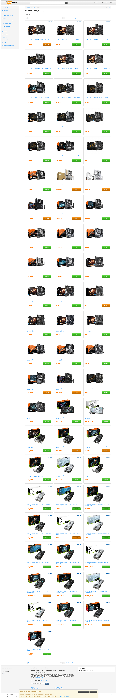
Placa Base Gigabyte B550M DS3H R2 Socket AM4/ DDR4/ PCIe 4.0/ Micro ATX (67, 69)
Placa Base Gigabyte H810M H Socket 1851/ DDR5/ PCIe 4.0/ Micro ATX (38, 359)
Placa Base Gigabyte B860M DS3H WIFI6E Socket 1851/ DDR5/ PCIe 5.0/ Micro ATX (38, 272)
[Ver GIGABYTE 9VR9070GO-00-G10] (39, 639)
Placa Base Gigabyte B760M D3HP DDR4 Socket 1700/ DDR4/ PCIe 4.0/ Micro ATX (38, 127)
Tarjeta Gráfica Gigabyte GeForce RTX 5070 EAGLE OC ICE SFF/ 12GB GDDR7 (97, 534)
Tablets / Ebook (5, 34)
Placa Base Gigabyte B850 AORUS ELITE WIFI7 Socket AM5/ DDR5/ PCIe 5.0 (39, 214)
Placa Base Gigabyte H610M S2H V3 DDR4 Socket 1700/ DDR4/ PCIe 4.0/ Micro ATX (96, 330)
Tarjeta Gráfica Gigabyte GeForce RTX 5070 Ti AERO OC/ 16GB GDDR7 (96, 563)
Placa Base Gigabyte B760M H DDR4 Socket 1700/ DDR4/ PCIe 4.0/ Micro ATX (96, 156)
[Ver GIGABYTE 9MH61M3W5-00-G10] (39, 290)
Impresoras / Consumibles (8, 21)
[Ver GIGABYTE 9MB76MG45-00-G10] (68, 145)
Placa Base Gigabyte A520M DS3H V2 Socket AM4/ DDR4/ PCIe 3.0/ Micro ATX (38, 40)
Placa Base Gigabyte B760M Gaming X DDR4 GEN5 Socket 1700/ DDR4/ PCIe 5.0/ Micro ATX (68, 156)
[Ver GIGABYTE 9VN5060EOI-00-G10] (68, 465)
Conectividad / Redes (6, 23)
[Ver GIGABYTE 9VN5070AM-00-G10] (68, 407)
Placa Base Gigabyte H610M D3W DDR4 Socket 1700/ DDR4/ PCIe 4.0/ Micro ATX (96, 272)
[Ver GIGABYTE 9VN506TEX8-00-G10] (68, 494)
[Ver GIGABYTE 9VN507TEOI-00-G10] (97, 581)
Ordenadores (5, 7)
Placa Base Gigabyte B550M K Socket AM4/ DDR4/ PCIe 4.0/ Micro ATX (97, 69)
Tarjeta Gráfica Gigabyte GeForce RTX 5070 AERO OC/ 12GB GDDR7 (68, 534)
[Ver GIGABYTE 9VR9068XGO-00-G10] (97, 610)
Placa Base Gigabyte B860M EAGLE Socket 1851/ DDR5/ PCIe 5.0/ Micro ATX (67, 272)
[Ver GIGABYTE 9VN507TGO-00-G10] (39, 581)
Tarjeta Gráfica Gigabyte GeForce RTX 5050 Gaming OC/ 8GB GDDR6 (96, 447)
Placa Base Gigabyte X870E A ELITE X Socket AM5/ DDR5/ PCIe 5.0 (67, 388)
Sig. (75, 18)
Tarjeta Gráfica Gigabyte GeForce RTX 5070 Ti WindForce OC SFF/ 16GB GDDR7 (67, 592)
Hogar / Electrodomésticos (8, 39)
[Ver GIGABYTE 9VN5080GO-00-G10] (68, 610)
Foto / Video (5, 37)
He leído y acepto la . (40, 680)
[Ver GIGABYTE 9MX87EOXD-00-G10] (68, 174)
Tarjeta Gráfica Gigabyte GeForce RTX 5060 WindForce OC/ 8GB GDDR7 (39, 534)
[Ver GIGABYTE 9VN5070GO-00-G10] (68, 552)
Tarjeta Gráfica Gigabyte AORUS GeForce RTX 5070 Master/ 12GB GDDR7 (68, 417)
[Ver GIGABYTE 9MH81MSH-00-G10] (97, 348)
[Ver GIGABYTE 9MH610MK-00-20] (39, 319)
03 (68, 18)
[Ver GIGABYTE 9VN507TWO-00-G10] (68, 581)
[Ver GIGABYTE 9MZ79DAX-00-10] (97, 378)
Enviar (47, 683)
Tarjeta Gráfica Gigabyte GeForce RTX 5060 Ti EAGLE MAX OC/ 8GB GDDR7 (67, 505)
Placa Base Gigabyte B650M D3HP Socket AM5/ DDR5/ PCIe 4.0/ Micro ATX (68, 98)
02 (66, 18)
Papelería (4, 42)
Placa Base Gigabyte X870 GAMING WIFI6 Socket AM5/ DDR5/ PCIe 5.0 (38, 388)
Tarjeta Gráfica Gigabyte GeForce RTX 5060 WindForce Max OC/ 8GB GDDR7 (97, 505)
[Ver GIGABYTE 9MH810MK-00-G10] (68, 348)
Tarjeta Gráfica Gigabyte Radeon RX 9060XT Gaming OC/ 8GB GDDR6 (97, 621)
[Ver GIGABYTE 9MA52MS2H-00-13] (97, 29)
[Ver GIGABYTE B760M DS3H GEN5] (39, 145)
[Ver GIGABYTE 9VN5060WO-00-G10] (39, 523)
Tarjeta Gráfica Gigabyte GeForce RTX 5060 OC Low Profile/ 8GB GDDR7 (97, 476)
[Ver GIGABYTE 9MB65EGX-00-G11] (39, 87)
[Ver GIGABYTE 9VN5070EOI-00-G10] (97, 523)
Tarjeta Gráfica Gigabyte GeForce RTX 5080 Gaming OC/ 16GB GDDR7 (67, 621)
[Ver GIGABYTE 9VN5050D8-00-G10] (68, 436)
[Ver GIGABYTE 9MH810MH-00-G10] (39, 348)
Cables (3, 29)
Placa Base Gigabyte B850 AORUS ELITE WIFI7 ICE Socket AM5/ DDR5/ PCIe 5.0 (67, 185)
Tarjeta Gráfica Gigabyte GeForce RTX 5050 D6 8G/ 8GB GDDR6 (67, 447)
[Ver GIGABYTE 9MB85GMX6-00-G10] (97, 203)
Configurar (81, 691)
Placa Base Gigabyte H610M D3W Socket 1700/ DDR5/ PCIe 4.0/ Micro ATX (39, 301)
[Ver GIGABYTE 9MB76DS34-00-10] (97, 87)
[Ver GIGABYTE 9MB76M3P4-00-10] (39, 116)
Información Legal (58, 687)
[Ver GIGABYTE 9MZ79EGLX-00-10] (39, 407)
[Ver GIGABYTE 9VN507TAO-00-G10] (97, 552)
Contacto (105, 2)
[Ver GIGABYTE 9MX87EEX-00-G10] (68, 378)
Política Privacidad (35, 688)
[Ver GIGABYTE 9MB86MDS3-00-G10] (97, 232)
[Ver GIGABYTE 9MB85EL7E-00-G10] (97, 174)
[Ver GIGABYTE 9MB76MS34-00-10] (97, 116)
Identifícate (97, 2)
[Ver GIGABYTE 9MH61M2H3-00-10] (97, 319)
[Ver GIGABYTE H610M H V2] (68, 290)
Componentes (5, 10)
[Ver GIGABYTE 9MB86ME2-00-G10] (68, 261)
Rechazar (86, 691)
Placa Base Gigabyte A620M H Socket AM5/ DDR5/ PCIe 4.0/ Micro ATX (39, 69)
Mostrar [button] (108, 18)
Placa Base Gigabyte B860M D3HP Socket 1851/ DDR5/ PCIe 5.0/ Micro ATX (68, 243)
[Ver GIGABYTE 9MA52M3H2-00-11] (39, 29)
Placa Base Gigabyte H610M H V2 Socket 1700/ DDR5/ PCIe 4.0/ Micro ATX (68, 301)
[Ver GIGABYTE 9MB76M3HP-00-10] (68, 116)
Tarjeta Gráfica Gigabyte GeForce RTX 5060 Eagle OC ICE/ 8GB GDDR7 (68, 476)
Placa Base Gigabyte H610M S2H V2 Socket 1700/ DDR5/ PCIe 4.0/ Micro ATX (67, 330)
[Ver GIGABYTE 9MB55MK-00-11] (97, 58)
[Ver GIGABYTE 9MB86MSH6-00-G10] (39, 261)
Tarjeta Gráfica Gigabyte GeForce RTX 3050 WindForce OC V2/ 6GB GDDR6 (39, 447)
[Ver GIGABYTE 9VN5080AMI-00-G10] (97, 407)
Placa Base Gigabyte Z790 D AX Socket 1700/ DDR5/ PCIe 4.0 (97, 388)
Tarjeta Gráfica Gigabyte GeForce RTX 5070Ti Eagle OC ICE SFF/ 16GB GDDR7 (97, 592)
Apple (3, 48)
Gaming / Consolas (6, 26)
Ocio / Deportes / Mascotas (8, 45)
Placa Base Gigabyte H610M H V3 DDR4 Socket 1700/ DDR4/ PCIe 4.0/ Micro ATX (97, 301)
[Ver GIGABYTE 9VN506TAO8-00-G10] (39, 494)
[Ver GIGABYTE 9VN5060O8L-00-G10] (97, 465)
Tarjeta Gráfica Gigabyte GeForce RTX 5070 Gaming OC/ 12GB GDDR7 (67, 563)
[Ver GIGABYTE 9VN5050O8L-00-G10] (39, 465)
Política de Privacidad (39, 677)
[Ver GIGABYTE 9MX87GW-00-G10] (39, 378)
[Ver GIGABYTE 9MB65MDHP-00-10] (68, 87)
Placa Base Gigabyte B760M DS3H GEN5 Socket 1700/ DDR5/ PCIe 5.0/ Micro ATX (38, 156)
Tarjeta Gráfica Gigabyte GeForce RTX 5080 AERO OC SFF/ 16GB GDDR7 (38, 621)
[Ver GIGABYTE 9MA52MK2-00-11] (68, 29)
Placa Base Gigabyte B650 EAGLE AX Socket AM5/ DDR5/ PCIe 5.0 (38, 98)
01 (63, 18)
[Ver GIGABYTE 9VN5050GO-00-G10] (97, 436)
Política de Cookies (64, 696)
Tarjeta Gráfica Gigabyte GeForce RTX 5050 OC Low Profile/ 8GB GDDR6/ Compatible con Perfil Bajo (39, 476)
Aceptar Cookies (93, 691)
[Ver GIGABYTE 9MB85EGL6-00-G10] (68, 203)
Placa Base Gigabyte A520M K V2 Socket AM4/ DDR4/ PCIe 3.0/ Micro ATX (68, 40)
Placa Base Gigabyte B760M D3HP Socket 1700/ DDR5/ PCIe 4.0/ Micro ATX (68, 127)
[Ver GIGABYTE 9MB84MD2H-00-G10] (39, 174)
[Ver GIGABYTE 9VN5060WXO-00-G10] (97, 494)
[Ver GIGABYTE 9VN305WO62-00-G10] (39, 436)
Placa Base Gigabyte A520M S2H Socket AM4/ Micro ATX (96, 39)
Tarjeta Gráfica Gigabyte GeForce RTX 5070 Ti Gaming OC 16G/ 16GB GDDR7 (39, 592)
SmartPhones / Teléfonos (7, 15)
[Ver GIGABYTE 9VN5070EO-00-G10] (39, 552)
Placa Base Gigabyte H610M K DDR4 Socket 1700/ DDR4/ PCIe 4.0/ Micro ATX (38, 330)
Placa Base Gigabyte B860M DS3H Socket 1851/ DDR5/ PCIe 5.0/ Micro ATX (97, 243)
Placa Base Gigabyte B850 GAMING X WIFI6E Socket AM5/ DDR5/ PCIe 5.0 (96, 214)
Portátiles (4, 12)
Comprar (76, 44)
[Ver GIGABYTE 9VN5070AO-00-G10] (68, 523)
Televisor (4, 18)
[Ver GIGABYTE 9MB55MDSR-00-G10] (68, 58)
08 (72, 18)
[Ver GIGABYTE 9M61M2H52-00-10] (68, 319)
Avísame (47, 44)
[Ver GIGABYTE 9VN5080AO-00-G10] (39, 610)
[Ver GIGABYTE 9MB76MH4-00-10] (97, 145)
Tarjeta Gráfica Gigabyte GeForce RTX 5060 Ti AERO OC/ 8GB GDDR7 (38, 505)
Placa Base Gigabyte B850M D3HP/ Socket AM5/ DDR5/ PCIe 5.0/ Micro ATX (39, 243)
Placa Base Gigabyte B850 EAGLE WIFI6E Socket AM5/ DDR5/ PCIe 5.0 (68, 214)
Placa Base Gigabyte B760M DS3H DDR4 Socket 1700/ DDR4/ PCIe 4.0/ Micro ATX (96, 127)
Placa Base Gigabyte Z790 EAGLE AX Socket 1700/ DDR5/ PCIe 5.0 (38, 417)
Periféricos (4, 31)
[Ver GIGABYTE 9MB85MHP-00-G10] (39, 232)
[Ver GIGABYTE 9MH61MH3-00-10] (97, 290)
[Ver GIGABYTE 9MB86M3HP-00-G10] (68, 232)
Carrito (112, 2)
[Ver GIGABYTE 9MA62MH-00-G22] (39, 58)
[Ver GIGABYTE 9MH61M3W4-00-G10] (97, 261)
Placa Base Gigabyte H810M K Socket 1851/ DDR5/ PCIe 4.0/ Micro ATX (67, 359)
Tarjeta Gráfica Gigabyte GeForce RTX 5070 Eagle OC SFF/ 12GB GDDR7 (38, 563)
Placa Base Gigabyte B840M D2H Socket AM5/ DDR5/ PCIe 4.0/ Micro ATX (38, 185)
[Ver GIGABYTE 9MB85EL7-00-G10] (39, 203)
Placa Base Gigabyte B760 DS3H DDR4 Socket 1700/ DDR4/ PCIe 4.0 (97, 98)
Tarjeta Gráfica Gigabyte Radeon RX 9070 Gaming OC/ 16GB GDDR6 (38, 650)
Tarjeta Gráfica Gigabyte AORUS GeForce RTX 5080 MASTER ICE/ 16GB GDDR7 (97, 417)
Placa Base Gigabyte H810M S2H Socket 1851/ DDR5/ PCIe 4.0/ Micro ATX (97, 359)
